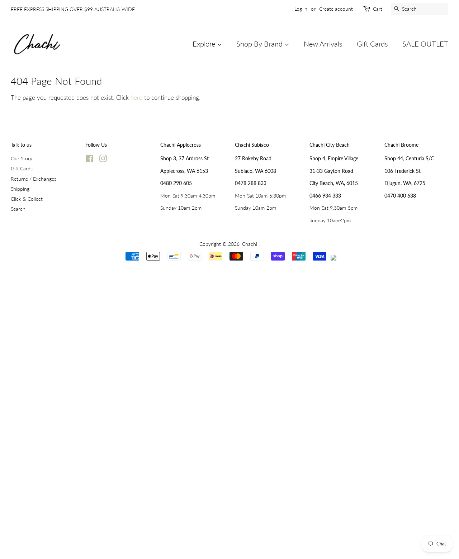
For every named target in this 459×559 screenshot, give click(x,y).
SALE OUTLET (425, 43)
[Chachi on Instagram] (103, 160)
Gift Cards (372, 43)
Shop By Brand (260, 43)
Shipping (20, 189)
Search (18, 209)
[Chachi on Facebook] (89, 160)
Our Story (21, 158)
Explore (205, 43)
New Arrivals (323, 43)
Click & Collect (27, 199)
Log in (300, 9)
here (136, 97)
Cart (377, 9)
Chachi (250, 244)
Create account (336, 9)
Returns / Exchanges (33, 179)
